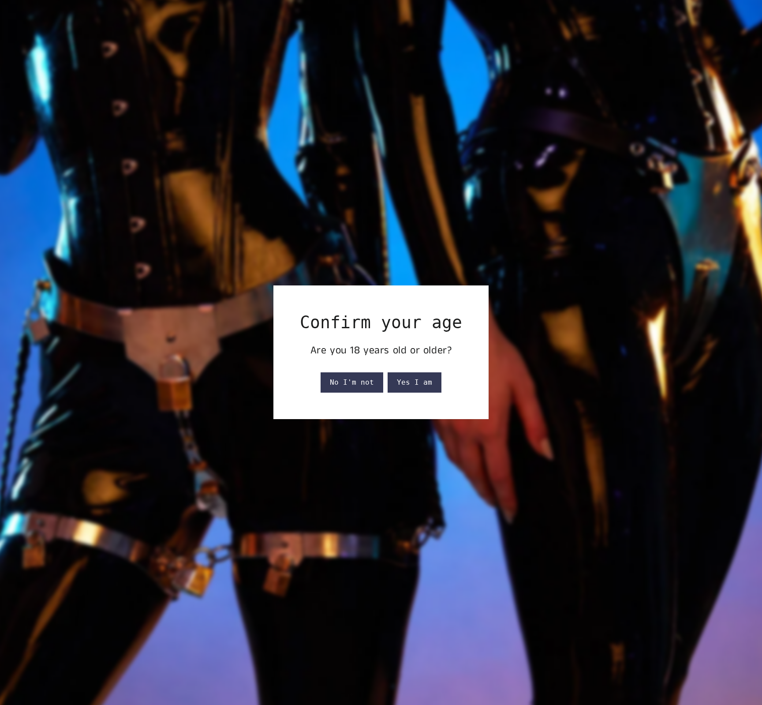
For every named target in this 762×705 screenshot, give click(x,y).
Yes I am (414, 382)
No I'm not (352, 382)
